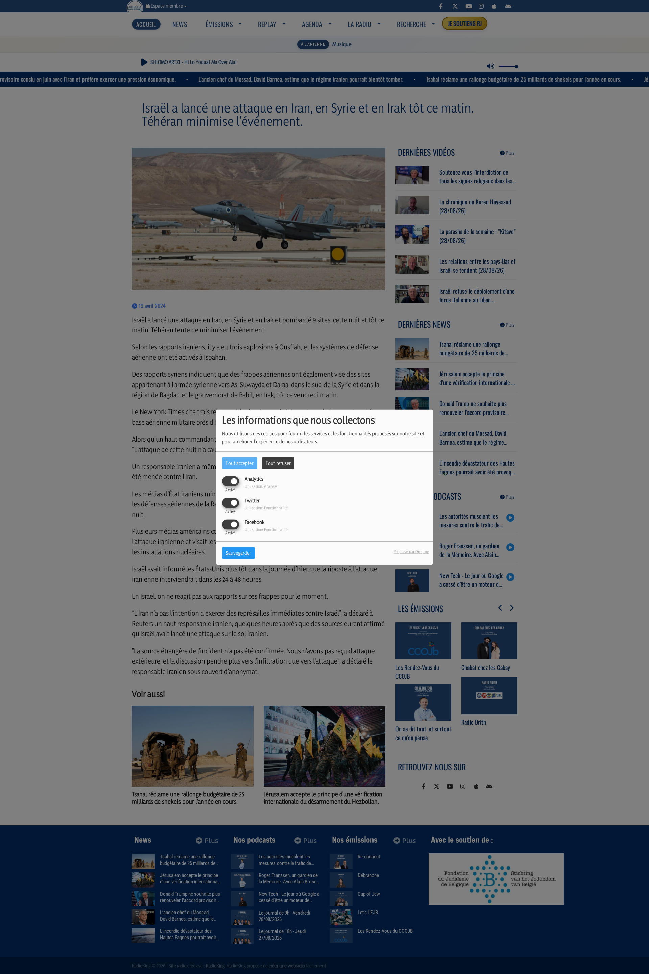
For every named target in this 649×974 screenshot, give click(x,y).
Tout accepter (240, 463)
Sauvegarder (238, 553)
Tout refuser (278, 463)
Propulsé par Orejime (411, 551)
